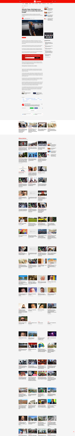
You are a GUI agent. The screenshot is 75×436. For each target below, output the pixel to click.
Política (33, 3)
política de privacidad (37, 59)
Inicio (23, 3)
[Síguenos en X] (48, 1)
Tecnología (40, 99)
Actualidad (26, 3)
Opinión (30, 3)
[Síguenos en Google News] (51, 37)
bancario (38, 98)
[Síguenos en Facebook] (46, 1)
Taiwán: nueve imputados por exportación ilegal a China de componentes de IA (48, 55)
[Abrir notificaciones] (52, 1)
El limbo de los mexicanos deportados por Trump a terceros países (48, 48)
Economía (36, 3)
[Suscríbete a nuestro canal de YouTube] (50, 1)
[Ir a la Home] (74, 432)
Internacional (44, 3)
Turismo (40, 3)
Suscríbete (37, 57)
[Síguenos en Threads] (52, 35)
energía (23, 99)
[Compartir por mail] (42, 108)
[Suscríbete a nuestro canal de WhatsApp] (48, 37)
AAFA (23, 98)
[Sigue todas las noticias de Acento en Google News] (27, 114)
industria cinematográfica (34, 99)
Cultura (48, 3)
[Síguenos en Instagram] (49, 1)
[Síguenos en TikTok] (46, 37)
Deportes (51, 3)
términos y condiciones (34, 59)
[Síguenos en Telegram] (49, 37)
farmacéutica (27, 99)
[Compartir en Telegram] (40, 108)
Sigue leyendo (21, 121)
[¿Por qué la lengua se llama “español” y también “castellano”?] (48, 13)
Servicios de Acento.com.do (27, 18)
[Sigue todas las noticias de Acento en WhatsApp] (38, 114)
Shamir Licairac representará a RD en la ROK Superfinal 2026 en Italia (49, 46)
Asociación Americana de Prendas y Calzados (31, 98)
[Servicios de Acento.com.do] (23, 18)
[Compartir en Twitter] (39, 108)
